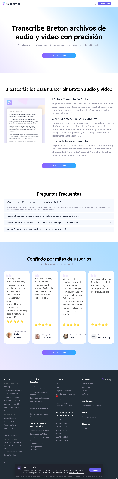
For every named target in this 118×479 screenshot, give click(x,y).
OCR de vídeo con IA (11, 394)
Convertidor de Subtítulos (39, 398)
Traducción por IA (10, 418)
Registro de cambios (63, 391)
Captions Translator (11, 435)
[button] (95, 4)
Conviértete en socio (63, 400)
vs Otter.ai (86, 387)
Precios (58, 384)
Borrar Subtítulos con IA (12, 442)
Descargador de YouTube (39, 431)
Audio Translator (10, 428)
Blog (57, 387)
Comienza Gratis (104, 3)
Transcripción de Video (12, 404)
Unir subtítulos (35, 405)
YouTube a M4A (61, 423)
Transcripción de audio (12, 400)
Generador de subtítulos (13, 390)
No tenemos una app (90, 417)
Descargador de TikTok (38, 434)
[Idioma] (95, 4)
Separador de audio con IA (13, 452)
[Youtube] (86, 429)
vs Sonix (85, 394)
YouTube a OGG (62, 440)
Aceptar (95, 470)
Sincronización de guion (12, 397)
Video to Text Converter (12, 411)
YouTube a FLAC (62, 434)
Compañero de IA (10, 455)
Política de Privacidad (76, 473)
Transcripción (8, 387)
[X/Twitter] (83, 429)
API (5, 462)
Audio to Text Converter (12, 407)
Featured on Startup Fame (91, 406)
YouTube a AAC (61, 430)
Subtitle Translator (10, 432)
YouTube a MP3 (61, 420)
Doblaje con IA (9, 421)
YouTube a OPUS (62, 437)
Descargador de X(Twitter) (39, 437)
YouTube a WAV (62, 427)
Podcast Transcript (36, 401)
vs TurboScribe (87, 384)
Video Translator (10, 425)
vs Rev (84, 391)
